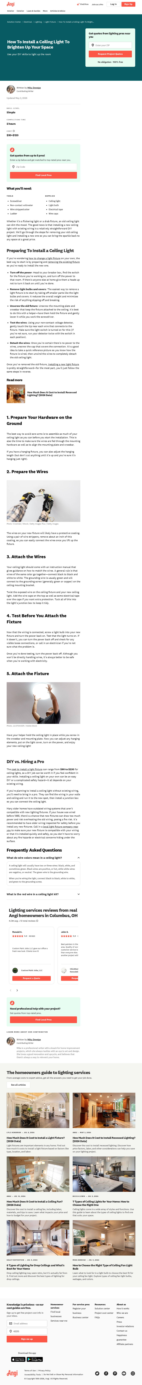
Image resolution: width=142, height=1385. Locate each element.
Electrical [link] (28, 22)
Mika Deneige (34, 87)
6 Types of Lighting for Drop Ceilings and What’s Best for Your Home (35, 1267)
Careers (120, 1317)
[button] (10, 991)
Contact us (122, 1330)
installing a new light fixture (63, 364)
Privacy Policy (44, 1370)
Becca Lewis (79, 1196)
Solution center (102, 1308)
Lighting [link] (38, 22)
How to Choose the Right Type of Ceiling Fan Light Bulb (102, 1267)
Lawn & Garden (33, 11)
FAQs (97, 1317)
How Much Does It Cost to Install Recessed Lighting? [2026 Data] (52, 394)
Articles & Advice (57, 11)
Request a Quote (31, 978)
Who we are (122, 1313)
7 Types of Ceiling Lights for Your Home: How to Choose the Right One (101, 1203)
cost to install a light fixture (27, 769)
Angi (75, 1132)
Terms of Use (30, 1370)
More (45, 11)
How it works (123, 1308)
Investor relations (125, 1326)
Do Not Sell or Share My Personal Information (63, 1374)
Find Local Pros (44, 175)
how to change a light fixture (44, 258)
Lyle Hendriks (14, 1132)
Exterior (20, 11)
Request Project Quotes (110, 53)
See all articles (18, 1084)
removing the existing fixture (64, 261)
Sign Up (128, 4)
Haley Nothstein (15, 1260)
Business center (80, 1317)
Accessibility (32, 1374)
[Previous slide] (10, 990)
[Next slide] (17, 990)
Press (119, 1321)
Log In (113, 4)
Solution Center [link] (14, 22)
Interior (10, 11)
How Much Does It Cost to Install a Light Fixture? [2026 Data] (36, 1139)
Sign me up (27, 1339)
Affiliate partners (125, 1344)
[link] (31, 955)
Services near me (59, 1320)
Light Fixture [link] (50, 22)
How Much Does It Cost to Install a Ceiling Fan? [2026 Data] (35, 1203)
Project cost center (104, 1313)
